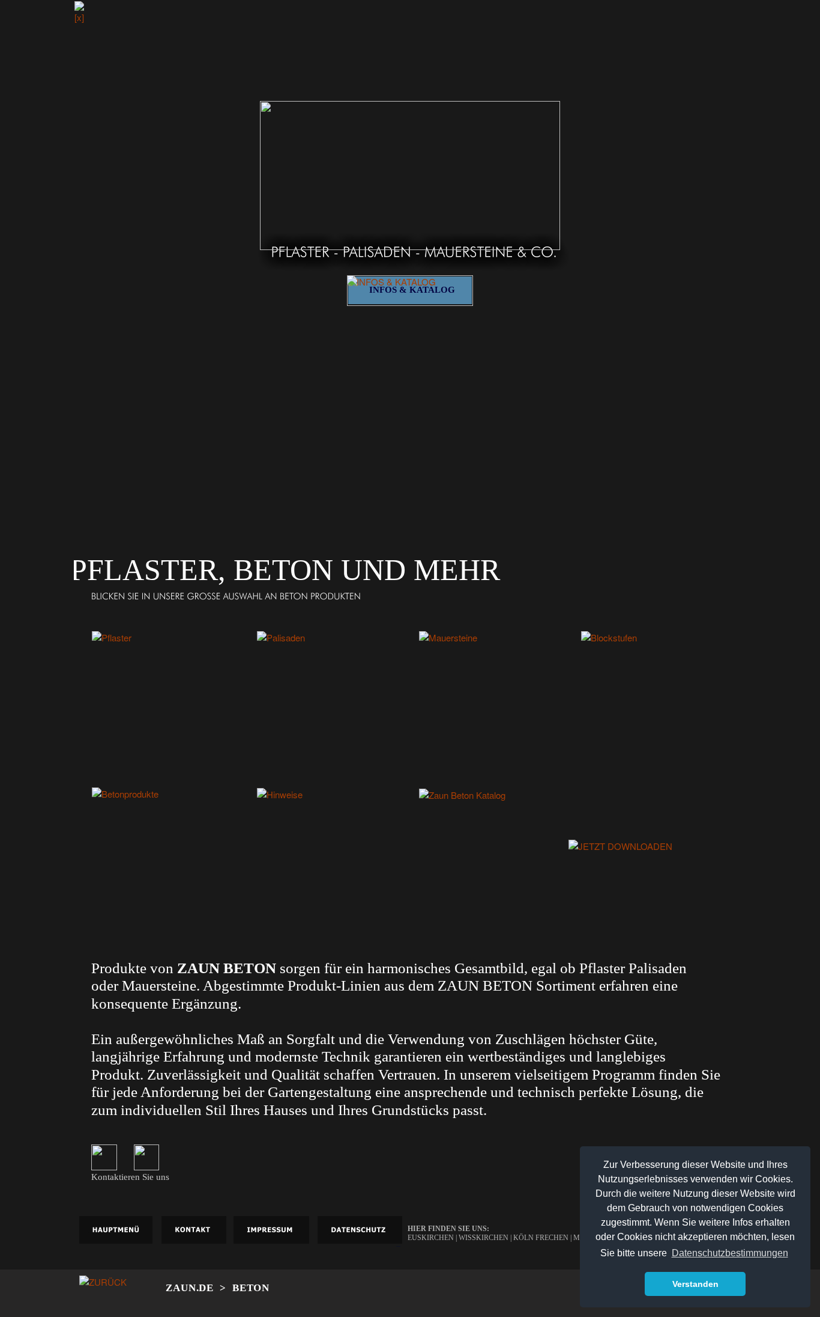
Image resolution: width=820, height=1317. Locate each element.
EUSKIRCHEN (432, 1237)
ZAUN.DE (190, 1288)
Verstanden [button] (695, 1284)
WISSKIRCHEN (484, 1237)
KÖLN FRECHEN (540, 1237)
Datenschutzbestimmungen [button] (730, 1253)
